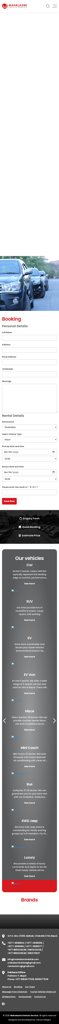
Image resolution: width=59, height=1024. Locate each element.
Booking (18, 986)
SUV (29, 601)
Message (6, 381)
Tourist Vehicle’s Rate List (43, 991)
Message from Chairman (14, 991)
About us (6, 986)
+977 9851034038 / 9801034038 (24, 949)
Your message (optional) (15, 68)
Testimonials (24, 996)
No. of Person (9, 219)
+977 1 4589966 (16, 946)
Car (29, 565)
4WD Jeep (29, 821)
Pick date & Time (11, 125)
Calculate (10, 233)
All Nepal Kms (9, 996)
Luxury (29, 857)
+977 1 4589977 (34, 946)
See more (29, 583)
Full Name (7, 332)
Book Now (10, 178)
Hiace (29, 711)
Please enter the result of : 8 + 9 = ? (20, 487)
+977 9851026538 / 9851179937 (24, 953)
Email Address (9, 356)
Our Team (30, 986)
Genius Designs (43, 1019)
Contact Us (40, 996)
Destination (8, 421)
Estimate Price (30, 535)
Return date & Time (12, 144)
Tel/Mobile (7, 369)
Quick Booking (31, 527)
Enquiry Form (31, 518)
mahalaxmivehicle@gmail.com (24, 962)
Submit (9, 18)
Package (7, 194)
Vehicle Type (9, 207)
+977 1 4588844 (16, 942)
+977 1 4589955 (34, 942)
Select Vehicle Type (12, 164)
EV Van (29, 674)
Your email (8, 57)
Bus (30, 784)
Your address (9, 46)
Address (6, 344)
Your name (8, 35)
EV (30, 638)
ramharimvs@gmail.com (21, 966)
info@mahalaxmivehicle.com (23, 959)
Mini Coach (30, 748)
